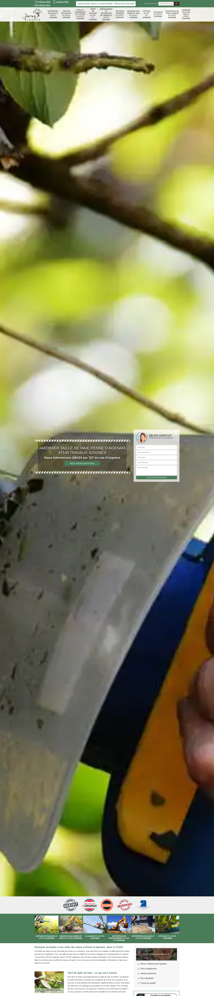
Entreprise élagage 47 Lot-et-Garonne (53, 14)
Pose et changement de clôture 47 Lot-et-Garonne (80, 14)
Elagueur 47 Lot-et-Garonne (158, 14)
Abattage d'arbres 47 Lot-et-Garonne (120, 14)
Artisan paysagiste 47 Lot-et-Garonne (66, 14)
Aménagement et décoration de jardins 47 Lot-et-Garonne (106, 14)
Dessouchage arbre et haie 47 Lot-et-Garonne (133, 14)
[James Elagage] (32, 14)
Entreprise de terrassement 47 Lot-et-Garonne (172, 14)
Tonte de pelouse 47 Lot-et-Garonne (93, 14)
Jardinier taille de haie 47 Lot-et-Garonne (186, 14)
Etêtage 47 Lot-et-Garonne (147, 14)
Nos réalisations (82, 463)
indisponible (44, 2)
